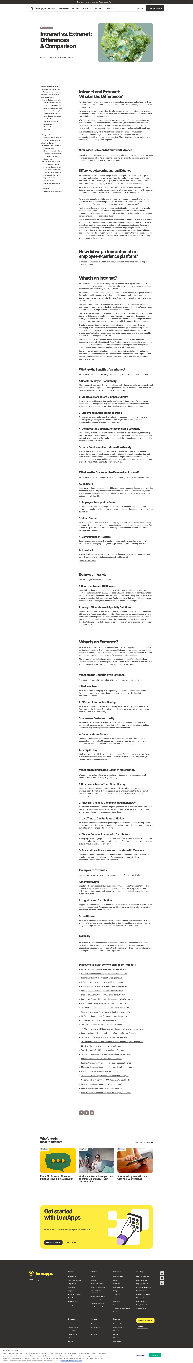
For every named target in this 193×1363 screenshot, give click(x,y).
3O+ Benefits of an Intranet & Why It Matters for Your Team (104, 1037)
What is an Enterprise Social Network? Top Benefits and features (106, 1012)
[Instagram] (162, 1278)
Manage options (140, 1355)
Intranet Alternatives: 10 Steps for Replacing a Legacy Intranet (106, 1063)
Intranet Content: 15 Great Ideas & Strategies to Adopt (102, 978)
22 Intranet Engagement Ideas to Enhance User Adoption (104, 1046)
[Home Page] (38, 8)
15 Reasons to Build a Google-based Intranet (99, 1020)
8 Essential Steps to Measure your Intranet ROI (99, 1071)
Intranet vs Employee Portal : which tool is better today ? (103, 1088)
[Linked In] (162, 1283)
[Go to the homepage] (41, 1273)
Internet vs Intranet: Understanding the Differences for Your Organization (110, 1033)
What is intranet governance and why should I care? (101, 1084)
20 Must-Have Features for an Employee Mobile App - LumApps (106, 1008)
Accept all (155, 1355)
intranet (85, 102)
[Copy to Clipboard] (81, 1112)
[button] (190, 2)
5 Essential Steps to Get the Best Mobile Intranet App (102, 982)
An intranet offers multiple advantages (94, 374)
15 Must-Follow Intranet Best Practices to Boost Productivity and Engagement (112, 1042)
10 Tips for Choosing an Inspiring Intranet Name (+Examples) (105, 1054)
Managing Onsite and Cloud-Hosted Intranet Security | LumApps (106, 1067)
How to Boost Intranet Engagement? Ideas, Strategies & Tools (105, 986)
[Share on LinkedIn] (92, 1112)
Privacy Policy (77, 1361)
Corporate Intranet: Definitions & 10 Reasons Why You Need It (105, 1080)
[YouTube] (162, 1273)
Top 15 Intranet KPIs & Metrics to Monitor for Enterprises (103, 1050)
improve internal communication (109, 310)
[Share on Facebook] (86, 1112)
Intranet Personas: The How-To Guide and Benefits (101, 1059)
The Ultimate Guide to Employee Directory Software (101, 1025)
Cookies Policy (66, 1361)
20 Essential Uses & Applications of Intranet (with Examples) (105, 1076)
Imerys (82, 611)
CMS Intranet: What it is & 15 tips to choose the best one (103, 1003)
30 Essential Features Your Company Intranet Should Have (104, 1016)
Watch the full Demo (88, 561)
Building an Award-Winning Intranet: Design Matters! (102, 991)
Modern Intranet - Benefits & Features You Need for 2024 (104, 969)
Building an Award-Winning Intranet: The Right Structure (103, 995)
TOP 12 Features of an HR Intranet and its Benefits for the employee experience (113, 1029)
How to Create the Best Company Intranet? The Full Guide (104, 974)
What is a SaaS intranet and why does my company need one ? (106, 1093)
